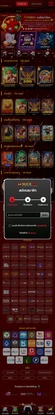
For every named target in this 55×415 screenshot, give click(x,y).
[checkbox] (22, 225)
